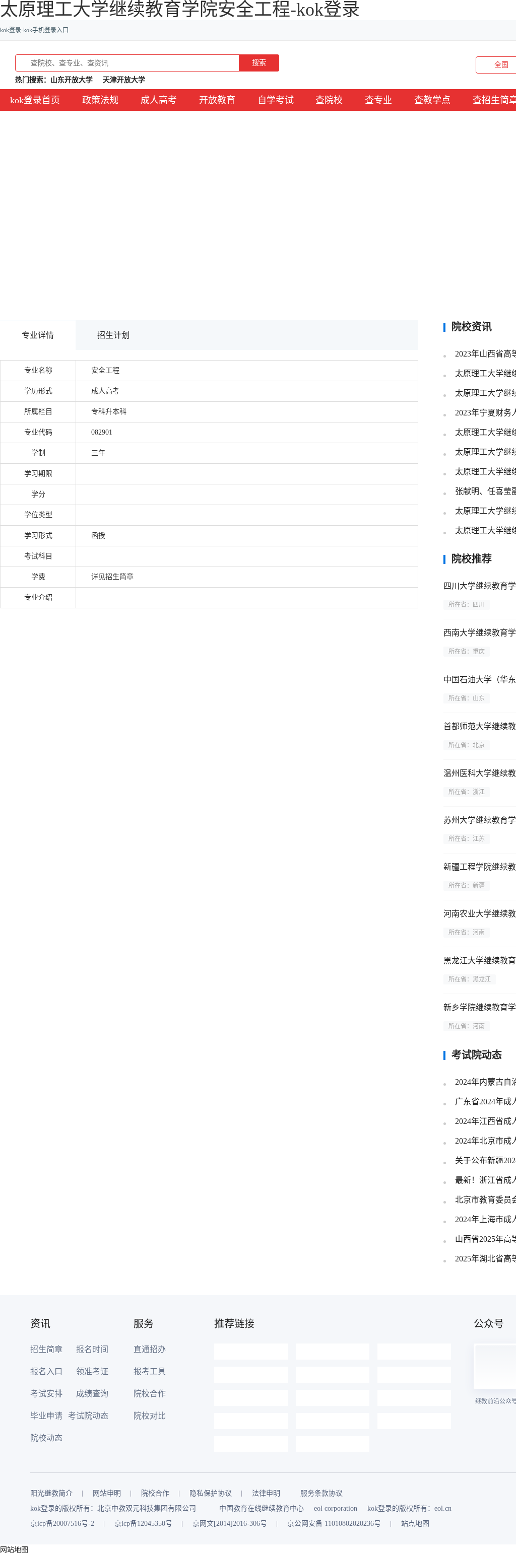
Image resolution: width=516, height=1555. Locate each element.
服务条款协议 (321, 1493)
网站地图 (14, 1549)
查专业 (378, 100)
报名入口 (46, 1371)
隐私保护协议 (210, 1493)
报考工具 (150, 1371)
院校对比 (150, 1415)
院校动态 (46, 1438)
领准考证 (92, 1371)
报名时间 (92, 1349)
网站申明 (107, 1493)
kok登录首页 (35, 100)
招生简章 (46, 1349)
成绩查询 (92, 1393)
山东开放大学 (71, 80)
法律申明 (266, 1493)
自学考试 (275, 100)
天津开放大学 (124, 80)
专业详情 (38, 335)
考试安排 (46, 1393)
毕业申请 (46, 1415)
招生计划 (113, 335)
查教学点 (432, 100)
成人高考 (159, 100)
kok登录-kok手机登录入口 (34, 30)
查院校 (329, 100)
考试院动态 (88, 1415)
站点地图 (415, 1523)
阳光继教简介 (51, 1493)
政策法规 (100, 100)
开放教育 (217, 100)
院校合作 (150, 1393)
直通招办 (150, 1349)
